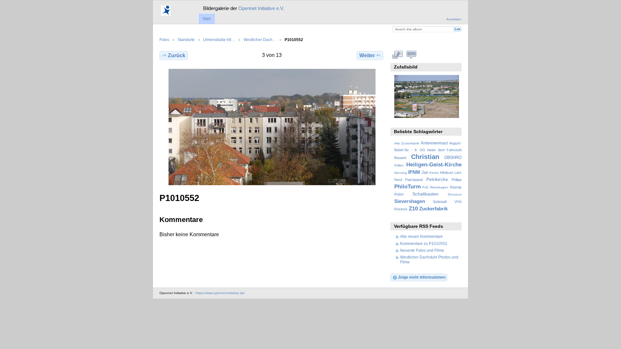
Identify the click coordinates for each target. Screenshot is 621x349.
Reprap (456, 187)
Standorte (186, 39)
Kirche (434, 172)
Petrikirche (437, 179)
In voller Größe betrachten (398, 54)
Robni (398, 194)
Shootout (455, 194)
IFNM (414, 172)
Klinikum (446, 172)
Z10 (413, 209)
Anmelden (454, 19)
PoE (425, 187)
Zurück (176, 55)
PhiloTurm (407, 187)
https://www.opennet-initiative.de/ (220, 293)
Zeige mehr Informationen (421, 277)
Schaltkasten (425, 193)
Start (206, 18)
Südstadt (440, 202)
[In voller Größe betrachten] (272, 127)
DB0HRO (453, 157)
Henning (400, 172)
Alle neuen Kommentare (421, 236)
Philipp (457, 180)
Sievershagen (409, 201)
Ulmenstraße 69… (219, 39)
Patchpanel (414, 180)
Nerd (398, 180)
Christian (425, 156)
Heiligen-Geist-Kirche (434, 165)
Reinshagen (439, 187)
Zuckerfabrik (433, 208)
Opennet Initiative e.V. (261, 8)
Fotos (164, 39)
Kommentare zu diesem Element (412, 54)
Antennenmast (434, 143)
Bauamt (400, 158)
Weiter (367, 55)
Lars (458, 172)
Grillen (399, 165)
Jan (424, 172)
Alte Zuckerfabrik (406, 143)
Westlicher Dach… (260, 39)
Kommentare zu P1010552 (423, 243)
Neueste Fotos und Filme (422, 250)
